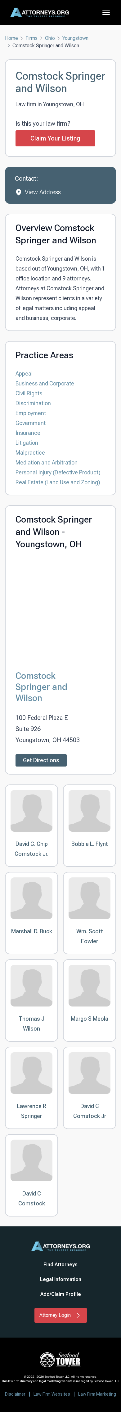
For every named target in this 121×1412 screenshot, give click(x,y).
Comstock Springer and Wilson (41, 686)
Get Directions (41, 760)
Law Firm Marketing (97, 1394)
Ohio (50, 38)
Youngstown (75, 38)
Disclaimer (15, 1394)
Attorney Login (55, 1315)
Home (11, 38)
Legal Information (60, 1279)
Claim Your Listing (55, 138)
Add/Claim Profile (60, 1294)
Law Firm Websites (52, 1394)
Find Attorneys (60, 1264)
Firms (31, 38)
